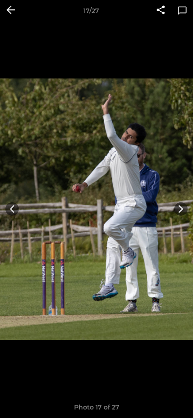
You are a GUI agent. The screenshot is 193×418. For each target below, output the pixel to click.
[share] (160, 10)
